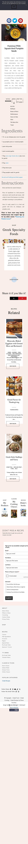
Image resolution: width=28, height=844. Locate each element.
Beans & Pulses (14, 111)
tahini (7, 163)
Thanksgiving (14, 409)
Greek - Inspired (12, 352)
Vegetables (14, 356)
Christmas (9, 467)
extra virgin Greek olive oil (12, 156)
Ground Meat (18, 467)
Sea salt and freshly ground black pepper (12, 177)
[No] (26, 5)
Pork (12, 468)
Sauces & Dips (14, 117)
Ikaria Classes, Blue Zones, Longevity (16, 587)
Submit (9, 598)
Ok (14, 6)
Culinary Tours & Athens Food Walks (15, 592)
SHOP (4, 624)
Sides (11, 119)
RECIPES (4, 631)
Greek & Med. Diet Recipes (13, 584)
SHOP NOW (14, 279)
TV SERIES (5, 652)
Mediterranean (14, 114)
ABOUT (4, 608)
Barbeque (12, 109)
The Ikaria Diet (14, 122)
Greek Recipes (6, 681)
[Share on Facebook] (5, 298)
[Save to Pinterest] (22, 298)
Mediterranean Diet (14, 355)
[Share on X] (14, 298)
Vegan (12, 125)
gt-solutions (15, 707)
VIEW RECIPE (13, 366)
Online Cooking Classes (12, 589)
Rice (16, 468)
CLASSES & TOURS (8, 663)
